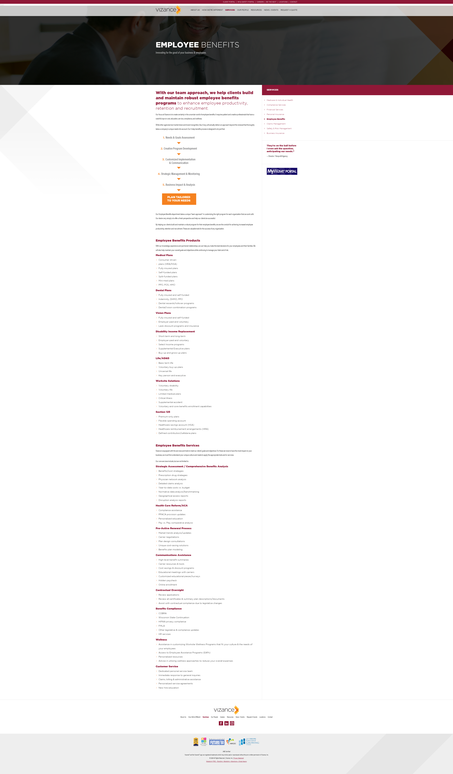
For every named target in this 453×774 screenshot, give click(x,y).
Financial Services (275, 110)
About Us (195, 9)
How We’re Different (212, 9)
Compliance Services (276, 105)
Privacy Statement (239, 758)
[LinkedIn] (226, 723)
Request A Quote (289, 9)
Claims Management (276, 124)
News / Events (271, 9)
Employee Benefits (276, 119)
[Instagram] (232, 723)
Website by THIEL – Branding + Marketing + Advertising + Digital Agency (226, 761)
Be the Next (271, 2)
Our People (243, 9)
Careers (260, 2)
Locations (283, 2)
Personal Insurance (275, 114)
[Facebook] (221, 723)
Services (230, 9)
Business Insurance (275, 133)
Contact (293, 2)
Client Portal (229, 2)
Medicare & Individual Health (280, 100)
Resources (256, 9)
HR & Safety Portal (245, 2)
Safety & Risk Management (279, 129)
